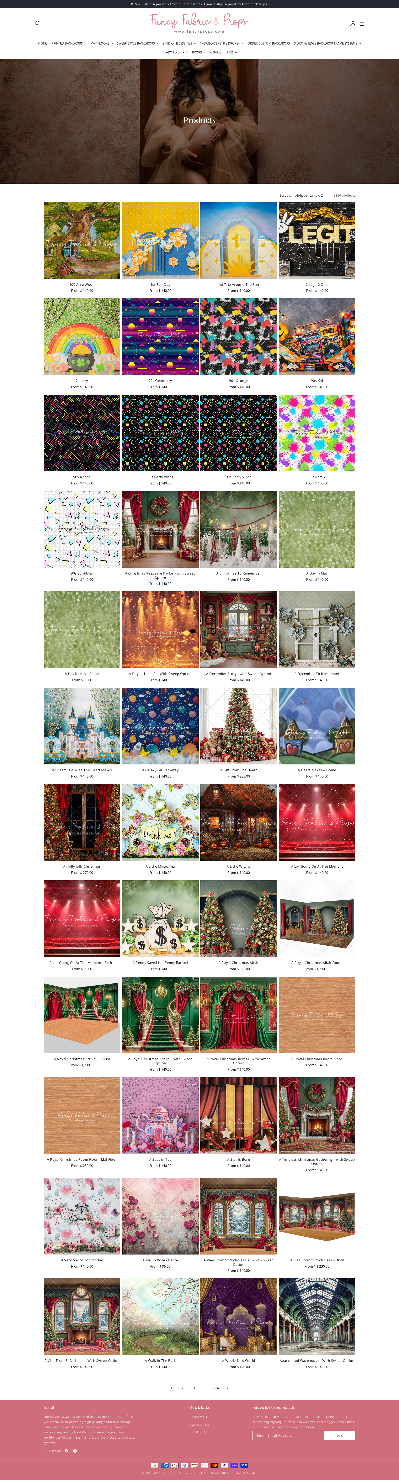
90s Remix (317, 477)
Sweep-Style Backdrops (136, 43)
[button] (37, 23)
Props (197, 52)
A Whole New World (238, 1361)
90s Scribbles (82, 573)
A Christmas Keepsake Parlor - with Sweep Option (160, 575)
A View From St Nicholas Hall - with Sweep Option (239, 1262)
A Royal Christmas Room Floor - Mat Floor (82, 1159)
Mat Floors (99, 43)
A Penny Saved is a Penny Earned (160, 963)
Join (339, 1435)
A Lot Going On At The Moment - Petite (81, 963)
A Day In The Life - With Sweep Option (160, 674)
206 (216, 1388)
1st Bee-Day (160, 284)
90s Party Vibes (160, 477)
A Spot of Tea (160, 1159)
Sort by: (285, 195)
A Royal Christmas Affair (238, 963)
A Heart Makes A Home (317, 770)
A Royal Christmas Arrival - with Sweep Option (160, 1061)
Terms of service (245, 1472)
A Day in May (317, 573)
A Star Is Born (238, 1159)
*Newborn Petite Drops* (220, 43)
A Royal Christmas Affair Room (316, 963)
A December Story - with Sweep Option (238, 674)
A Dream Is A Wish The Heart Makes (82, 770)
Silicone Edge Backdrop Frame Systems (325, 43)
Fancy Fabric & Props (166, 1472)
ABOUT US (199, 1417)
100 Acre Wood (82, 284)
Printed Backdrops (67, 43)
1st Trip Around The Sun (238, 284)
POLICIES (199, 1432)
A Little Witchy (239, 866)
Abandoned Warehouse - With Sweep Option (317, 1361)
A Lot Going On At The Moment (317, 866)
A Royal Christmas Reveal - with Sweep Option (239, 1061)
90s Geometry (160, 381)
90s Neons (82, 477)
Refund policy (195, 1472)
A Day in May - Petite (82, 674)
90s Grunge (238, 381)
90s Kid (317, 381)
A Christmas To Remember (238, 573)
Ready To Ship (173, 52)
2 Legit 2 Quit (317, 284)
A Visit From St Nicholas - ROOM (317, 1260)
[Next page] (227, 1387)
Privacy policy (219, 1472)
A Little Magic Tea (160, 866)
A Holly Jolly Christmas (82, 866)
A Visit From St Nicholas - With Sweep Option (81, 1361)
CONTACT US (199, 1425)
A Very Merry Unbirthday (82, 1260)
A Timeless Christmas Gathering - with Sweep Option (317, 1161)
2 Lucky (82, 381)
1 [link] (171, 1387)
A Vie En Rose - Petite (160, 1260)
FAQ (230, 52)
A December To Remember (317, 674)
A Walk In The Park (160, 1361)
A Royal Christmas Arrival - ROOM (82, 1059)
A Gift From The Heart (238, 770)
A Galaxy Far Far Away (160, 770)
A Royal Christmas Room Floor (317, 1059)
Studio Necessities (177, 43)
